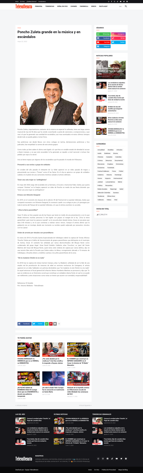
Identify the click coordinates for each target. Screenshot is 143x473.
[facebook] (107, 459)
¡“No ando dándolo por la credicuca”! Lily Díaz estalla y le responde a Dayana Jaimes (52, 361)
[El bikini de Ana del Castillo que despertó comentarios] (101, 109)
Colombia (118, 157)
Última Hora (111, 196)
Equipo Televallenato (31, 470)
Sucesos (116, 192)
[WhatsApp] (47, 324)
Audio (99, 153)
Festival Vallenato (103, 171)
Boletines (107, 153)
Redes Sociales (102, 189)
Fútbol (121, 171)
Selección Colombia (104, 192)
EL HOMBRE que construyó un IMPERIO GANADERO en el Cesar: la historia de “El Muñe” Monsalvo (77, 362)
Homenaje (118, 175)
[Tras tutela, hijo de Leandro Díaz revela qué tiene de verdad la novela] (101, 98)
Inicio (16, 1)
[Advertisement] (71, 17)
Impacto (108, 178)
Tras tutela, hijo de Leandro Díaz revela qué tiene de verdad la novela (116, 98)
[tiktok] (117, 1)
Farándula (84, 6)
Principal (38, 6)
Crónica (100, 160)
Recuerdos (108, 185)
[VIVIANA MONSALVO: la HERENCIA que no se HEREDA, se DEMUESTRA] (101, 131)
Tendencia (101, 196)
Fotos (114, 171)
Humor (100, 178)
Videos (93, 6)
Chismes (74, 6)
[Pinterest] (51, 324)
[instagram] (114, 1)
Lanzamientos (110, 182)
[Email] (55, 324)
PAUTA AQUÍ (103, 6)
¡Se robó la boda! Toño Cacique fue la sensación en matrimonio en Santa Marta (53, 390)
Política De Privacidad (109, 470)
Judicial (100, 182)
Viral (115, 200)
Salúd (121, 189)
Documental (119, 160)
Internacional (118, 178)
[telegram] (127, 1)
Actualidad (101, 150)
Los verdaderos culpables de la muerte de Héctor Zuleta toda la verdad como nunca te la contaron (117, 86)
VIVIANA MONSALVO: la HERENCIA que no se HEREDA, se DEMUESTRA (28, 361)
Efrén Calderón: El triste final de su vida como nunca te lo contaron (116, 120)
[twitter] (124, 1)
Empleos (110, 164)
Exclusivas (101, 167)
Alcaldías (110, 150)
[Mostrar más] (59, 324)
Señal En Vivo (62, 6)
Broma (115, 153)
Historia (109, 175)
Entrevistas (119, 164)
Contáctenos (42, 1)
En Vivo (22, 1)
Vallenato (101, 200)
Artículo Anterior (22, 405)
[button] (121, 6)
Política (100, 185)
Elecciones (101, 164)
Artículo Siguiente (84, 405)
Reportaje (113, 189)
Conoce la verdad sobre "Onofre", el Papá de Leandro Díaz (38, 419)
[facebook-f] (111, 1)
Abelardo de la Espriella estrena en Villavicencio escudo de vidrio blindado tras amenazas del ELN (78, 391)
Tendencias (49, 6)
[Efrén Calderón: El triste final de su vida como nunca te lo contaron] (101, 120)
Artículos (119, 150)
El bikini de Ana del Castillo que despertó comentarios (115, 109)
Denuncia (109, 160)
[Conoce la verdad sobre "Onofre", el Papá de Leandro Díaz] (20, 421)
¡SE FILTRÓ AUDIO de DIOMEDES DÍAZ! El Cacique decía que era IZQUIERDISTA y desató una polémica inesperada (28, 392)
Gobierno (101, 175)
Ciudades (109, 157)
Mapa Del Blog (123, 470)
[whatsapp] (108, 1)
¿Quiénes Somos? (31, 1)
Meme (120, 182)
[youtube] (120, 1)
